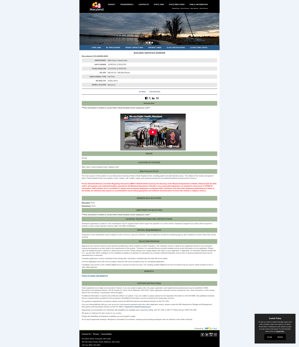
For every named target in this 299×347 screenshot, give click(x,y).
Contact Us (86, 334)
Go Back (142, 92)
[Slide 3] (152, 43)
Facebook (202, 335)
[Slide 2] (149, 43)
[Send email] (157, 98)
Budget (111, 4)
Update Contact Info (134, 47)
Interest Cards (155, 47)
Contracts (144, 4)
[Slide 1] (147, 43)
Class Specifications (176, 47)
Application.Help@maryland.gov (138, 307)
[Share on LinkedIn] (153, 98)
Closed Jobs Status (198, 47)
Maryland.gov (176, 8)
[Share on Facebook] (146, 98)
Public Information (199, 4)
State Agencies (194, 8)
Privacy (96, 334)
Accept (269, 337)
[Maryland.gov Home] (97, 8)
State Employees (177, 4)
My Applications (113, 47)
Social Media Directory (215, 335)
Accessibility (106, 334)
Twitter (207, 335)
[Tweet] (150, 98)
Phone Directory (185, 8)
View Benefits (154, 92)
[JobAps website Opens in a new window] (210, 328)
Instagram (211, 335)
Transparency (126, 4)
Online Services (203, 8)
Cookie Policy (280, 331)
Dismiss (280, 337)
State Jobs (159, 4)
